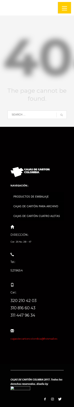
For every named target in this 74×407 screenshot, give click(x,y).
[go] (61, 115)
